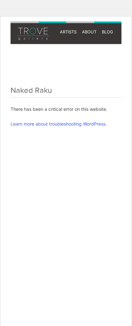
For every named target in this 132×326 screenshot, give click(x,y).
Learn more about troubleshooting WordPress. (59, 124)
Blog (107, 31)
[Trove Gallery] (30, 35)
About (89, 31)
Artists (68, 31)
